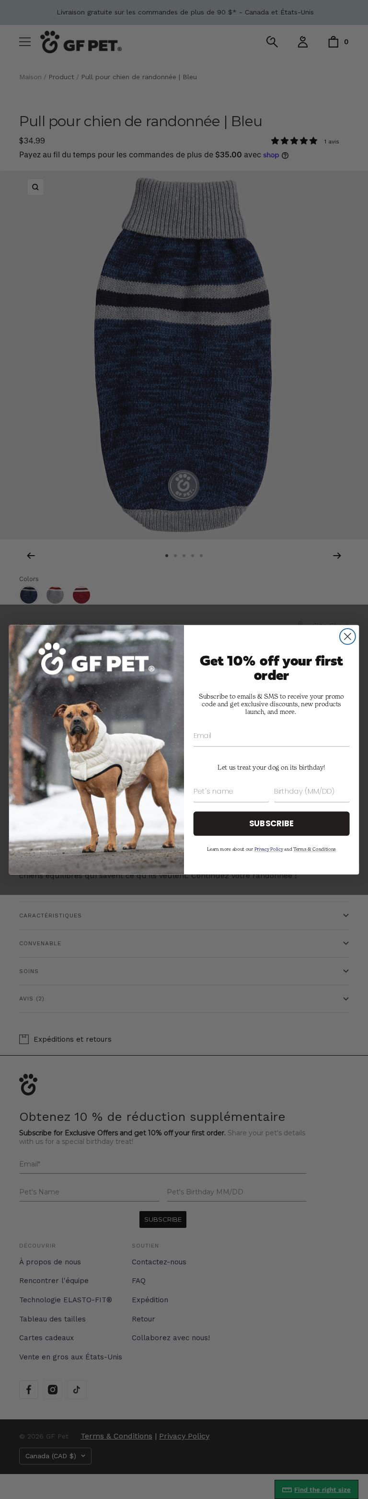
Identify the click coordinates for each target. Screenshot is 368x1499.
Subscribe (271, 823)
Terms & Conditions (314, 848)
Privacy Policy (268, 848)
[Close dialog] (348, 636)
